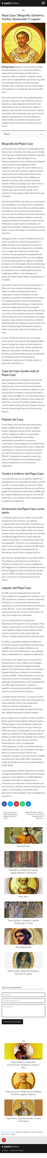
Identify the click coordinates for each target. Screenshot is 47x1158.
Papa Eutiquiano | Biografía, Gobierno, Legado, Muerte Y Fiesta (10, 815)
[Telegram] (28, 804)
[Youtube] (4, 1140)
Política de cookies (16, 1150)
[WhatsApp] (22, 804)
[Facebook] (4, 804)
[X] (10, 804)
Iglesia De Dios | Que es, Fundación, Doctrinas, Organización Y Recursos (35, 815)
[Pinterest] (16, 804)
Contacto (5, 1150)
